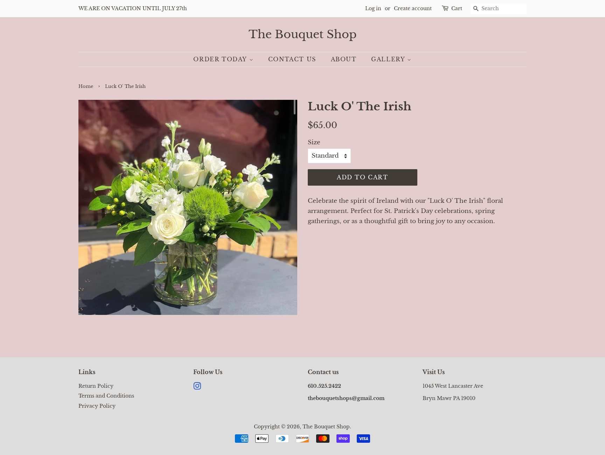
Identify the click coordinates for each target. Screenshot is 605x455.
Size (314, 142)
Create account (413, 8)
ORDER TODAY (221, 59)
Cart (456, 8)
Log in (373, 8)
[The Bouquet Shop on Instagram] (197, 387)
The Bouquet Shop (303, 34)
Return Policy (95, 386)
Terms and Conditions (106, 396)
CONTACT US (292, 59)
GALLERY (389, 59)
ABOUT (344, 59)
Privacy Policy (97, 406)
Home (85, 86)
